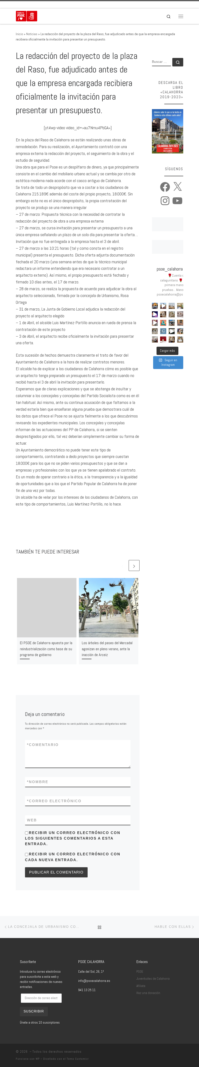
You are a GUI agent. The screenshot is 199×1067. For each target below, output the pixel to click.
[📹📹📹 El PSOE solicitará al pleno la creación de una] (163, 331)
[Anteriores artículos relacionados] (122, 565)
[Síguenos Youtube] (44, 5)
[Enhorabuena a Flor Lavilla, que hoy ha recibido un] (180, 331)
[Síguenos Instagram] (37, 5)
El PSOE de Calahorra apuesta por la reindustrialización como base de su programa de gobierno (46, 648)
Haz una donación (148, 993)
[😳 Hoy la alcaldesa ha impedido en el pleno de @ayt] (155, 323)
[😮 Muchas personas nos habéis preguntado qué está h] (172, 331)
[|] (26, 15)
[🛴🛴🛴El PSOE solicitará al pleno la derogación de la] (180, 323)
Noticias (31, 34)
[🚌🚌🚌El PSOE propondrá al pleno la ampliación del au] (172, 323)
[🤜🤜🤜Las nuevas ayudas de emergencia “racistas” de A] (163, 340)
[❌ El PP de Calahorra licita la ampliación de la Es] (180, 306)
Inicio (19, 34)
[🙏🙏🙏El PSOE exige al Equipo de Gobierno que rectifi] (155, 331)
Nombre (37, 782)
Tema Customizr (78, 1058)
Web (32, 820)
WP (38, 1058)
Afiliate (140, 986)
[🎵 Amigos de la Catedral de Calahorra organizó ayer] (163, 314)
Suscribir (34, 1011)
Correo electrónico (54, 801)
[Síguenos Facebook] (24, 5)
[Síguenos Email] (17, 5)
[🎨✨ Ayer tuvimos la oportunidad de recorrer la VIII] (163, 323)
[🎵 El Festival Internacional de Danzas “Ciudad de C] (155, 314)
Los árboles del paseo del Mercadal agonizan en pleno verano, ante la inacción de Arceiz (107, 648)
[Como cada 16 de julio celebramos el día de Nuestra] (172, 340)
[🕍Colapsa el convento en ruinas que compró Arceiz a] (172, 306)
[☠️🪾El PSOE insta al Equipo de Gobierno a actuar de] (172, 314)
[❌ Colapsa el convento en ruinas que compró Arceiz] (163, 306)
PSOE (139, 972)
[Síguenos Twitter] (30, 5)
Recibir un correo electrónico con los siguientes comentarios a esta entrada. (72, 838)
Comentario (43, 745)
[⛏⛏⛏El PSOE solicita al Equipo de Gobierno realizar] (180, 314)
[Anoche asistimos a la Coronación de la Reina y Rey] (155, 306)
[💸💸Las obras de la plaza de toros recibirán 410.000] (180, 340)
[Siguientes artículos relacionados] (134, 565)
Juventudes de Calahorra (153, 979)
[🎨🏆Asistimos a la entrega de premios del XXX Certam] (155, 340)
